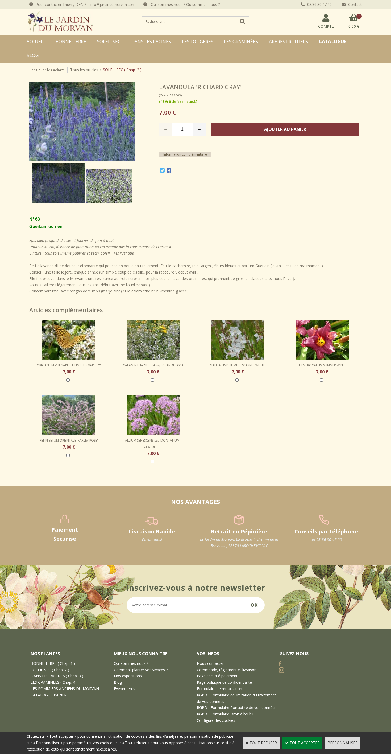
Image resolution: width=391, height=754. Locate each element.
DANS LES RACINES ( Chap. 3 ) (57, 675)
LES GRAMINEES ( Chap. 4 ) (54, 682)
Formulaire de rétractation (219, 688)
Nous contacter (210, 663)
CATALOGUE (333, 41)
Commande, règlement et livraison (226, 669)
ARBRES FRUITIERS (288, 41)
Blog (33, 55)
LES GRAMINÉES (241, 41)
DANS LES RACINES (151, 41)
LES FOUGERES (197, 41)
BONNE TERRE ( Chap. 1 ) (53, 663)
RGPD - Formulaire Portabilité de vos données (236, 707)
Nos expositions (128, 675)
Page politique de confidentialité (224, 682)
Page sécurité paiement (217, 675)
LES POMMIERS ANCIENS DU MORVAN (65, 688)
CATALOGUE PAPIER (48, 695)
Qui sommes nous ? (131, 663)
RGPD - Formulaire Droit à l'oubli (225, 713)
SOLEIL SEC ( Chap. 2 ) (122, 69)
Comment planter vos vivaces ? (141, 669)
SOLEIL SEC (108, 41)
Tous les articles (84, 69)
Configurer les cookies (216, 720)
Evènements (124, 688)
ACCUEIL (36, 41)
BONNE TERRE (71, 41)
